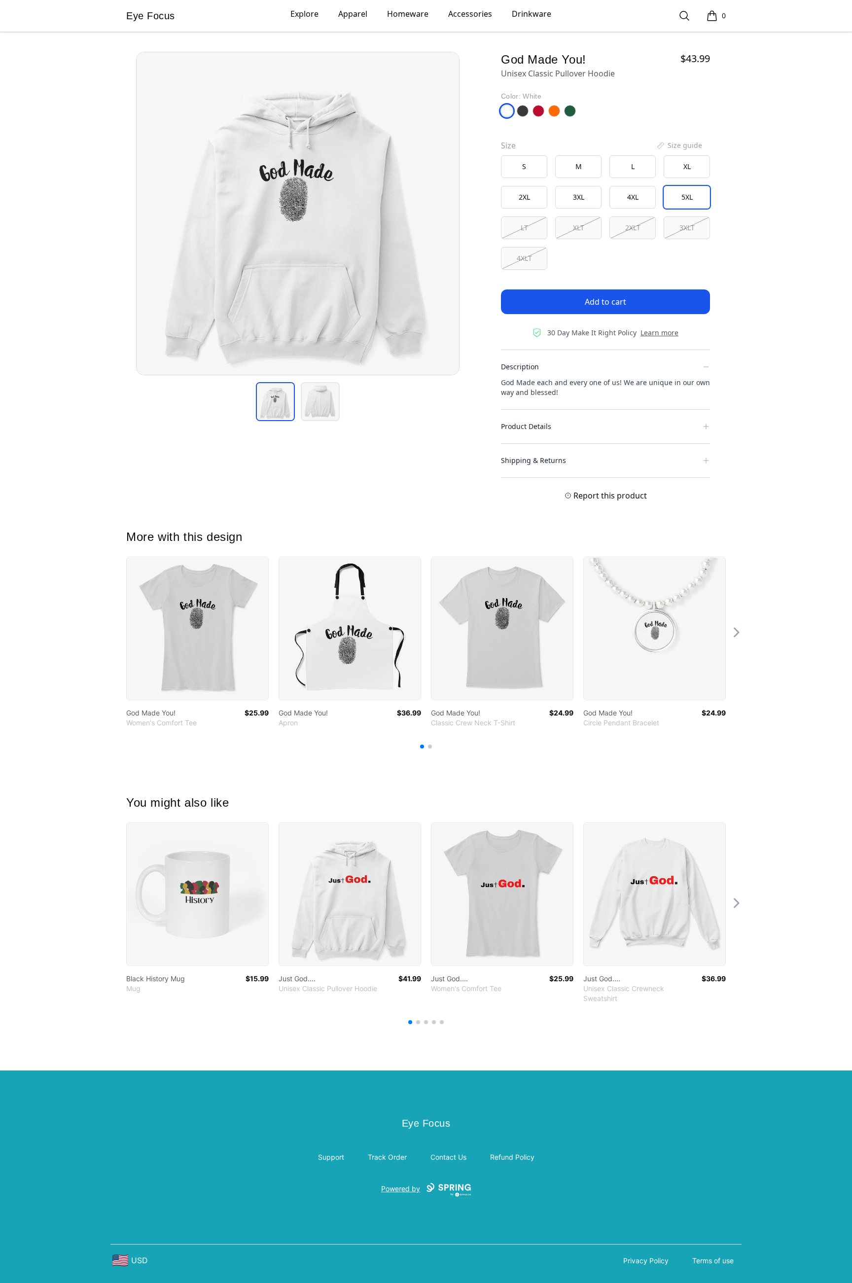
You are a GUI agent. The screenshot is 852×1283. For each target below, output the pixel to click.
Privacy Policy (646, 1260)
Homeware (407, 13)
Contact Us (448, 1157)
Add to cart (605, 301)
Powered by (400, 1188)
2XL (524, 197)
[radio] (524, 166)
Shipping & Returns (533, 460)
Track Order (387, 1157)
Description (520, 366)
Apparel (352, 13)
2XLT (632, 227)
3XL (578, 197)
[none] (679, 145)
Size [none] (508, 145)
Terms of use (713, 1260)
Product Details (526, 426)
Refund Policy (512, 1157)
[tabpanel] (298, 213)
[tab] (275, 401)
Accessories (470, 13)
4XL (633, 197)
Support (331, 1157)
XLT (578, 227)
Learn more (659, 332)
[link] (197, 628)
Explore (304, 13)
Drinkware (531, 13)
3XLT (687, 227)
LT (524, 227)
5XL (687, 197)
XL (687, 166)
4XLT (524, 258)
